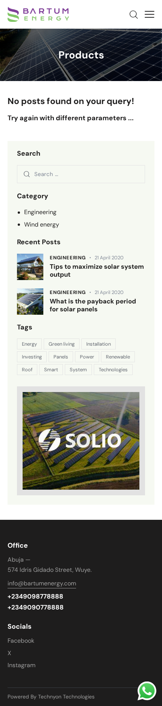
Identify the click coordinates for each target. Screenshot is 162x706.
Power (87, 357)
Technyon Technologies (67, 696)
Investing (32, 357)
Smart (51, 369)
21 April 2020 (109, 257)
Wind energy (41, 224)
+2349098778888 (35, 596)
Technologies (113, 369)
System (78, 369)
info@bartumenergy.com (42, 583)
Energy (29, 344)
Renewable (118, 357)
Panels (60, 357)
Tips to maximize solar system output (97, 271)
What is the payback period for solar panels (93, 305)
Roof (27, 369)
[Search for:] (81, 174)
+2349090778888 (36, 607)
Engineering (40, 212)
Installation (98, 344)
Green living (62, 344)
